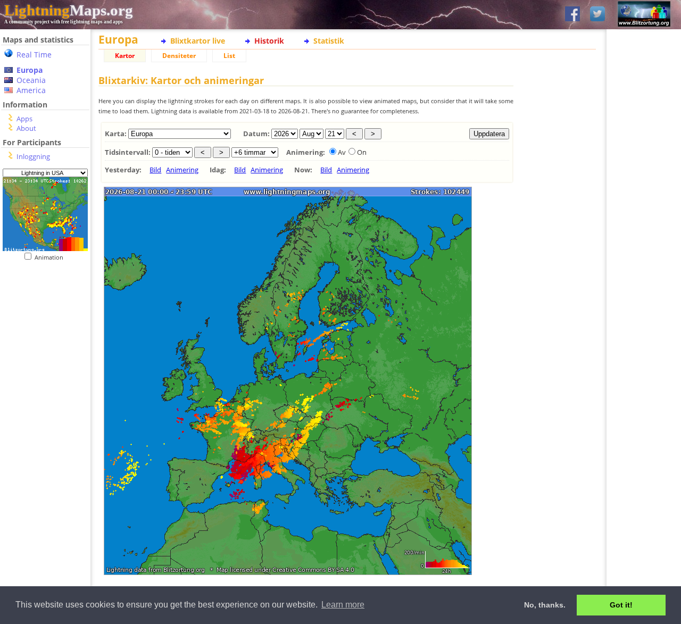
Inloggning (33, 156)
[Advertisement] (41, 326)
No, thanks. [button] (545, 605)
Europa (29, 70)
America (31, 90)
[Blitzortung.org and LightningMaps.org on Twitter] (597, 14)
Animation (51, 257)
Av (342, 152)
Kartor (125, 55)
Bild (155, 169)
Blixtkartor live (197, 41)
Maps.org (68, 10)
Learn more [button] (342, 604)
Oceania (31, 80)
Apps (24, 118)
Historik (269, 41)
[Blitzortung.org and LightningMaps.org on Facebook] (572, 14)
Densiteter (179, 55)
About (26, 128)
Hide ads (644, 367)
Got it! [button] (621, 605)
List (229, 55)
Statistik (328, 41)
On (362, 152)
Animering (182, 169)
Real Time (34, 54)
